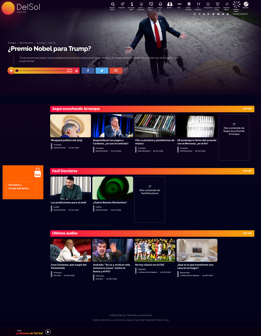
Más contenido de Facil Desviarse (149, 192)
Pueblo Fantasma (188, 8)
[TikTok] (213, 14)
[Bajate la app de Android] (223, 14)
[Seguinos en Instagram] (194, 14)
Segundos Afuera (226, 8)
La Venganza (198, 8)
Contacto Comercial (240, 14)
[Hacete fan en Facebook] (199, 14)
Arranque (12, 43)
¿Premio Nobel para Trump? (49, 48)
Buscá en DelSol (112, 8)
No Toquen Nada (131, 8)
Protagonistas (207, 7)
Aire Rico (169, 7)
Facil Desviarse (26, 43)
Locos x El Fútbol (217, 8)
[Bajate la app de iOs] (228, 14)
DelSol (28, 7)
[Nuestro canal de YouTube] (218, 14)
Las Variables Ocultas (236, 9)
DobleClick (121, 7)
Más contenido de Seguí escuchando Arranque (234, 131)
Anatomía (245, 7)
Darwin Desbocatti (140, 8)
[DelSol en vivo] (130, 332)
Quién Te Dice (150, 8)
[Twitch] (209, 14)
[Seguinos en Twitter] (204, 14)
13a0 (178, 7)
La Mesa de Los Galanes (159, 9)
